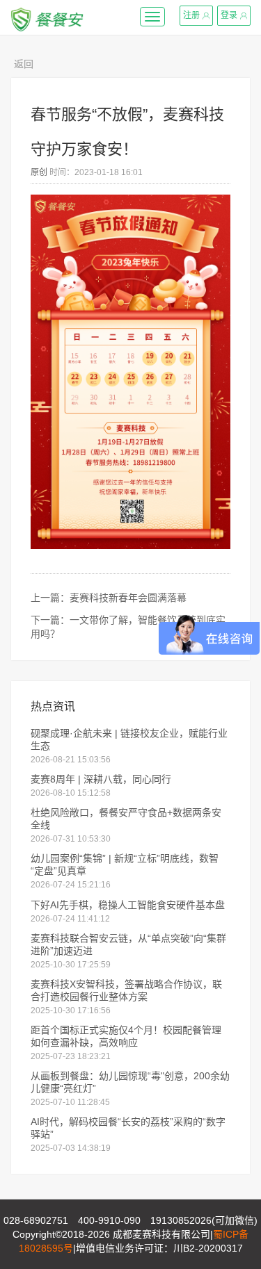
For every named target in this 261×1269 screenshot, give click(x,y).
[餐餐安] (47, 17)
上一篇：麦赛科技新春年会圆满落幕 (109, 597)
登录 (229, 15)
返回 (23, 63)
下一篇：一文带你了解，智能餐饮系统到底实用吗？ (128, 626)
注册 (191, 15)
